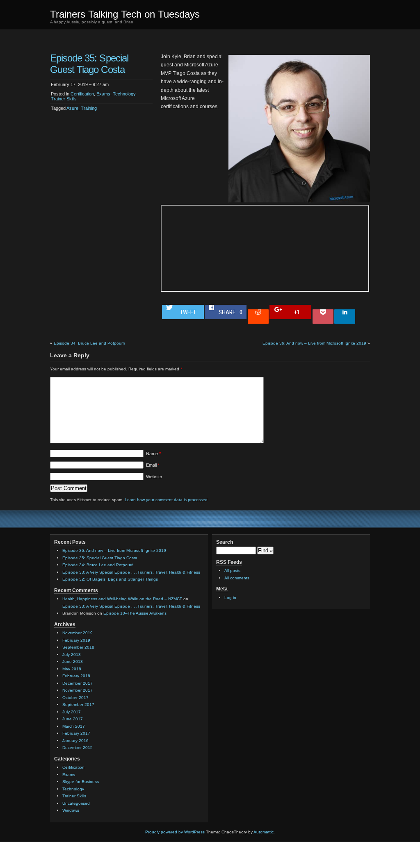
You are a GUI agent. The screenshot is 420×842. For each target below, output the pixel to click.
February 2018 (76, 676)
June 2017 (72, 719)
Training (89, 108)
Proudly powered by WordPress (175, 832)
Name (153, 453)
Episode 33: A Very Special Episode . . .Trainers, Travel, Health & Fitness (131, 572)
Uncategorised (76, 803)
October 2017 (75, 697)
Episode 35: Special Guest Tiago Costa (99, 558)
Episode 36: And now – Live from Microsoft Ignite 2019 (314, 343)
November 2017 (77, 690)
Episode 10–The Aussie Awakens (135, 613)
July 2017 (71, 712)
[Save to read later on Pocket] (323, 316)
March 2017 (73, 726)
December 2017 (77, 683)
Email (153, 465)
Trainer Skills (64, 98)
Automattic (263, 832)
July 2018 (71, 654)
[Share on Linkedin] (344, 316)
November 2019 (77, 633)
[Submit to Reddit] (258, 316)
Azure (72, 108)
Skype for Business (80, 781)
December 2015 (77, 747)
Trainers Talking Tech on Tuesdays (125, 14)
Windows (70, 810)
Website (154, 476)
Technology (124, 93)
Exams (103, 93)
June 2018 (72, 661)
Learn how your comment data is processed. (167, 499)
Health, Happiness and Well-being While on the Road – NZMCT (122, 599)
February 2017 (76, 733)
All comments (236, 578)
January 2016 (75, 740)
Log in (230, 597)
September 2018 (78, 647)
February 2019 (76, 640)
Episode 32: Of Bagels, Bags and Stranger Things (110, 579)
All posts (232, 570)
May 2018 (71, 669)
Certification (82, 93)
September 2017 (78, 704)
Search (224, 542)
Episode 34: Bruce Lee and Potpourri (89, 343)
